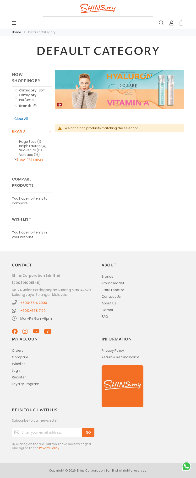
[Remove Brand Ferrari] (15, 105)
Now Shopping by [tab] (26, 78)
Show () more (30, 159)
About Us (109, 303)
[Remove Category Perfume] (15, 97)
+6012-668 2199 (33, 310)
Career (107, 310)
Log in (17, 370)
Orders (17, 350)
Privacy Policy (113, 350)
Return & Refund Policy (120, 357)
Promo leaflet (113, 283)
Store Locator (113, 289)
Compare (20, 357)
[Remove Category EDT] (15, 90)
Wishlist (18, 363)
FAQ (105, 316)
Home (17, 32)
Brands (108, 276)
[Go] (88, 432)
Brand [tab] (18, 131)
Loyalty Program (25, 384)
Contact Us (111, 296)
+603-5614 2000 (33, 302)
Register (19, 377)
